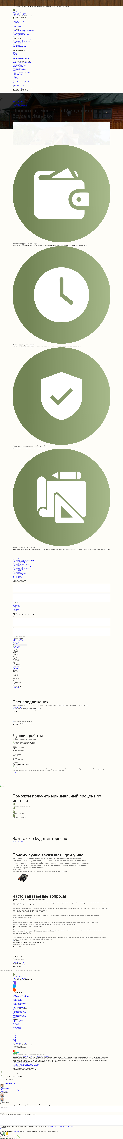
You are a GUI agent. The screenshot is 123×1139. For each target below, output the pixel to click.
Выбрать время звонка (7, 1129)
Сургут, (33, 1056)
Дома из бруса (17, 999)
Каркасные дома (18, 1002)
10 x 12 (14, 1039)
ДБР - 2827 (16, 669)
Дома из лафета (17, 1004)
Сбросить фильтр (18, 638)
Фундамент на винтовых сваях (22, 1010)
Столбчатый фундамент (20, 1016)
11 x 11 (14, 1042)
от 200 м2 (16, 1024)
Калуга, (15, 1056)
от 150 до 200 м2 (18, 1022)
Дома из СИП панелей (19, 1003)
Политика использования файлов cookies (25, 1065)
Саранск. (46, 1056)
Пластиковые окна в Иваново (21, 994)
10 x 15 (14, 1040)
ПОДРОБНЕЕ (16, 772)
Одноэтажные (17, 1027)
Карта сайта (16, 1067)
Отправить (3, 1127)
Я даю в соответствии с (38, 1126)
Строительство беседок (20, 1006)
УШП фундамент (18, 1018)
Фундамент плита (18, 1014)
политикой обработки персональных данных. (61, 1126)
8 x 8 (14, 1031)
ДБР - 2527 (16, 647)
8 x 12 (14, 1035)
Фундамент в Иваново (19, 995)
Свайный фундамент (19, 1011)
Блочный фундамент (19, 1015)
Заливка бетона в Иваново (21, 996)
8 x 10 (14, 1034)
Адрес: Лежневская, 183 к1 (21, 82)
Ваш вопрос (4, 1107)
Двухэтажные (17, 1028)
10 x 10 (15, 1038)
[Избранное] (13, 18)
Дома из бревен (17, 1000)
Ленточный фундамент (20, 1012)
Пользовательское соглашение (22, 92)
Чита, (19, 1056)
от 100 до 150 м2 (18, 1020)
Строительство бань (19, 1007)
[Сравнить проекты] (14, 18)
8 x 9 (14, 1032)
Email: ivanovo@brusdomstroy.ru (23, 88)
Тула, (22, 1056)
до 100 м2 (16, 1023)
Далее (2, 1113)
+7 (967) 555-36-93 (18, 14)
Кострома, (27, 1056)
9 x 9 (14, 1036)
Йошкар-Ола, (40, 1056)
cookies (16, 1131)
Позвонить (3, 1091)
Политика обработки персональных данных (26, 1064)
